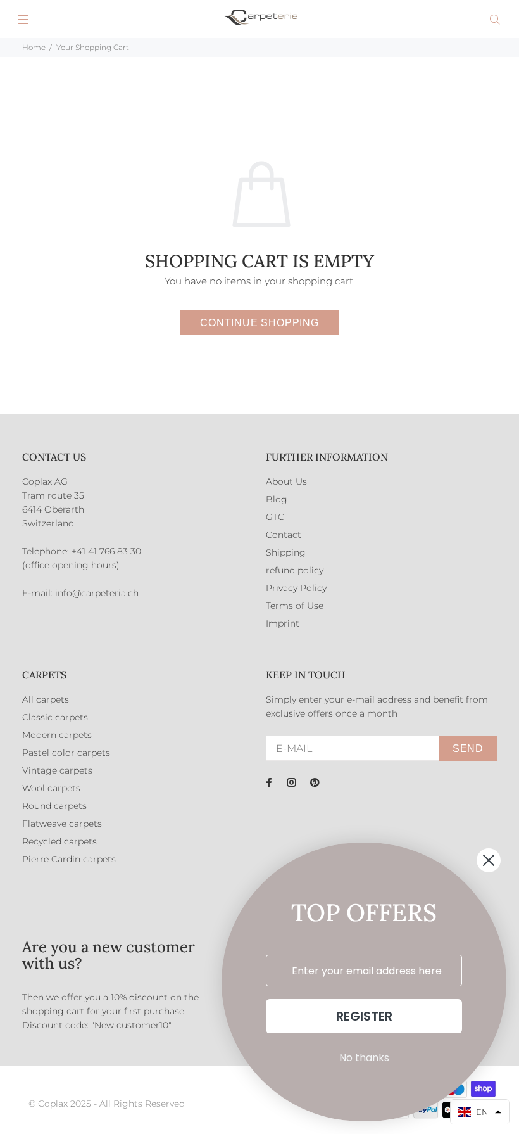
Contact (283, 534)
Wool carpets (51, 788)
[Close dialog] (488, 860)
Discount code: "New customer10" (97, 1025)
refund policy (294, 570)
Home (34, 47)
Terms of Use (294, 605)
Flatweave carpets (62, 823)
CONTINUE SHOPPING (259, 322)
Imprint (282, 623)
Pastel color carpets (66, 752)
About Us (286, 481)
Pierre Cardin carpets (69, 859)
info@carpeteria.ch (97, 593)
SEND (468, 748)
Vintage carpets (57, 770)
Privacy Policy (296, 588)
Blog (276, 499)
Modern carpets (57, 735)
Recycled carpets (59, 841)
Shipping (286, 552)
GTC (275, 517)
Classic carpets (55, 717)
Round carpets (54, 806)
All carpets (45, 699)
